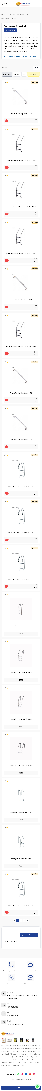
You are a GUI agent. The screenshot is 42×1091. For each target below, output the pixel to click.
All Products (7, 74)
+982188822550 (12, 1007)
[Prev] (14, 920)
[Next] (27, 920)
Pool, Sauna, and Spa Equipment (19, 15)
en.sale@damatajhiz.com (15, 1024)
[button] (36, 68)
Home (3, 15)
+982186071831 (12, 1016)
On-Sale (17, 74)
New (24, 74)
